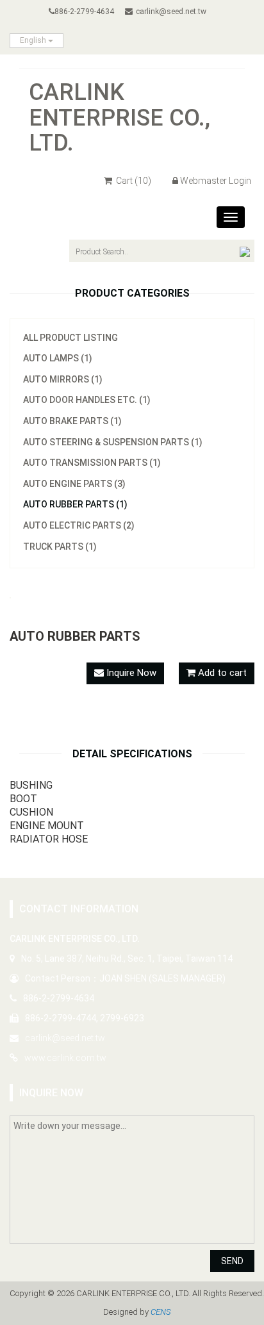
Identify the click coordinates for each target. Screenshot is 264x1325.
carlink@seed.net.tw (171, 11)
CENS (160, 1312)
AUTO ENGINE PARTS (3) (74, 484)
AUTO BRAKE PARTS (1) (72, 421)
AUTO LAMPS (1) (57, 358)
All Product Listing (70, 338)
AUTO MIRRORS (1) (63, 379)
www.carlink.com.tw (65, 1058)
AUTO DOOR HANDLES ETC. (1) (87, 400)
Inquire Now (130, 673)
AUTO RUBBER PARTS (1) (75, 504)
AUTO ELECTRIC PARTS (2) (79, 525)
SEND (232, 1261)
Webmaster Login (215, 181)
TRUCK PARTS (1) (60, 546)
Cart (132, 181)
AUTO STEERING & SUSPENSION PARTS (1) (112, 442)
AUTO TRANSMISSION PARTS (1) (92, 462)
